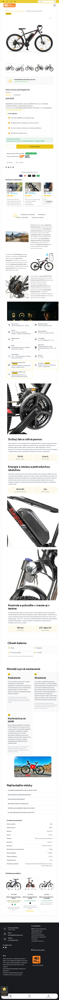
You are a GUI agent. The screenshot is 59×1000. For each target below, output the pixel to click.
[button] (41, 889)
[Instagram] (5, 947)
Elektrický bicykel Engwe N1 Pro (13, 897)
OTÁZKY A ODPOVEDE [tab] (22, 217)
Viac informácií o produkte (14, 110)
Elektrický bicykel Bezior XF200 (30, 897)
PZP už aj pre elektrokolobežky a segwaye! (15, 962)
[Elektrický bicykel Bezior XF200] (30, 884)
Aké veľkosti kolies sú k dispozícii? (18, 803)
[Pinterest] (10, 167)
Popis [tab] (15, 214)
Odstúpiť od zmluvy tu (37, 941)
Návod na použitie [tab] (38, 217)
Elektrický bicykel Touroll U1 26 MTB (46, 897)
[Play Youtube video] (32, 766)
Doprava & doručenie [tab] (28, 214)
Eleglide (8, 13)
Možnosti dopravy (36, 933)
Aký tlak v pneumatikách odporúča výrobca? (21, 808)
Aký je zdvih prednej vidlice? (16, 799)
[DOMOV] (6, 11)
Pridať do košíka (35, 146)
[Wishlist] (7, 1)
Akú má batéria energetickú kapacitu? (19, 794)
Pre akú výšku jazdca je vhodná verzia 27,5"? (21, 812)
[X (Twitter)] (8, 167)
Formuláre (34, 939)
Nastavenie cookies (39, 950)
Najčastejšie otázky (36, 931)
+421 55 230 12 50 (13, 940)
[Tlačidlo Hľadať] (55, 1)
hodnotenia (17, 94)
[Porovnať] (11, 1)
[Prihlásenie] (3, 1)
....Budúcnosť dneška (37, 965)
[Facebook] (6, 167)
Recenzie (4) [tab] (42, 214)
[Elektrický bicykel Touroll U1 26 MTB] (46, 884)
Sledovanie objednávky (39, 929)
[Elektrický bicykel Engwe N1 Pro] (13, 884)
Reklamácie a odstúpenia (38, 937)
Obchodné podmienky (37, 935)
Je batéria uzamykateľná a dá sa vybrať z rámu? (22, 790)
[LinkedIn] (13, 167)
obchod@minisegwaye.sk (15, 935)
